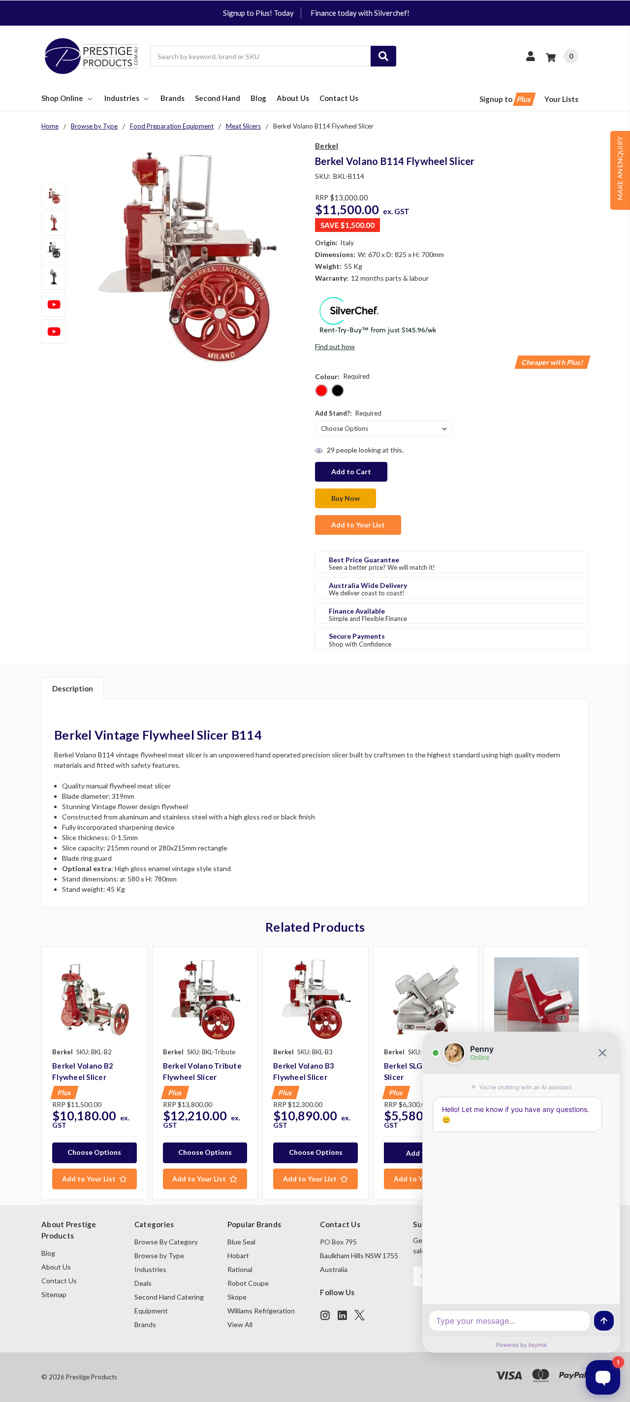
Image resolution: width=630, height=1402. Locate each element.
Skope (237, 1297)
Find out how (335, 346)
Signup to (506, 99)
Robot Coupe (248, 1283)
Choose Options (94, 1152)
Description (72, 688)
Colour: (342, 376)
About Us (293, 98)
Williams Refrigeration (261, 1310)
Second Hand (217, 98)
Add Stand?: (348, 413)
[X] (359, 1315)
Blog (258, 98)
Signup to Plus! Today (258, 12)
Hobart (238, 1255)
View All (239, 1324)
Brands (172, 98)
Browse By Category (166, 1242)
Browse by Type (159, 1255)
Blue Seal (241, 1242)
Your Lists (561, 99)
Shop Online (62, 98)
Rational (239, 1269)
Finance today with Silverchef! (360, 12)
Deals (143, 1283)
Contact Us (338, 98)
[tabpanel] (94, 1073)
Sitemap (53, 1294)
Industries (121, 98)
